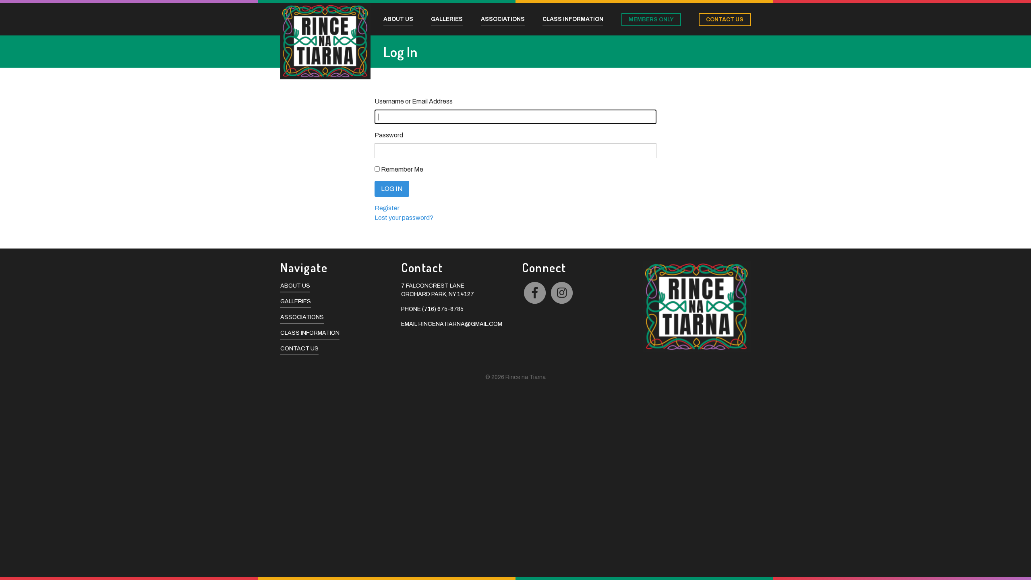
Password (389, 135)
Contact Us (299, 349)
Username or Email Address (414, 101)
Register (387, 208)
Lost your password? (404, 217)
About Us (295, 286)
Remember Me (402, 169)
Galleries (295, 301)
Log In (392, 188)
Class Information (310, 333)
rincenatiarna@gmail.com (460, 324)
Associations (302, 317)
